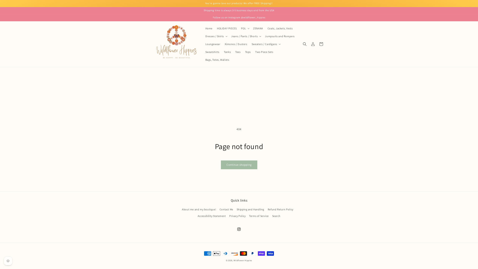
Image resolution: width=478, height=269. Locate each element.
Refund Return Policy (280, 209)
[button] (245, 28)
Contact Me (226, 209)
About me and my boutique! (199, 209)
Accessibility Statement (212, 216)
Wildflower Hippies (243, 260)
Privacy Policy (237, 216)
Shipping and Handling (250, 209)
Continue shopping (239, 164)
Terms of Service (259, 216)
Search (276, 216)
